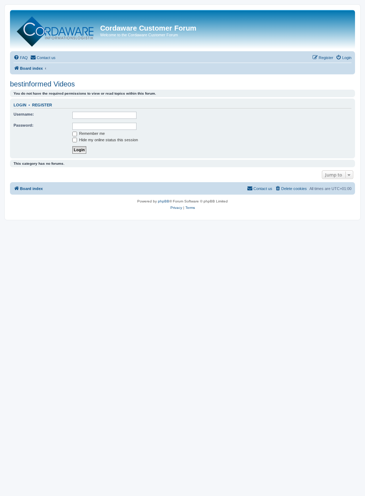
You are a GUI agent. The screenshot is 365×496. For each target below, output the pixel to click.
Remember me (91, 133)
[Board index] (56, 30)
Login (20, 105)
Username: (24, 114)
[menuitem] (21, 57)
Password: (24, 125)
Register (42, 105)
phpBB (163, 201)
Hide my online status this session (108, 140)
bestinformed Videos (42, 84)
